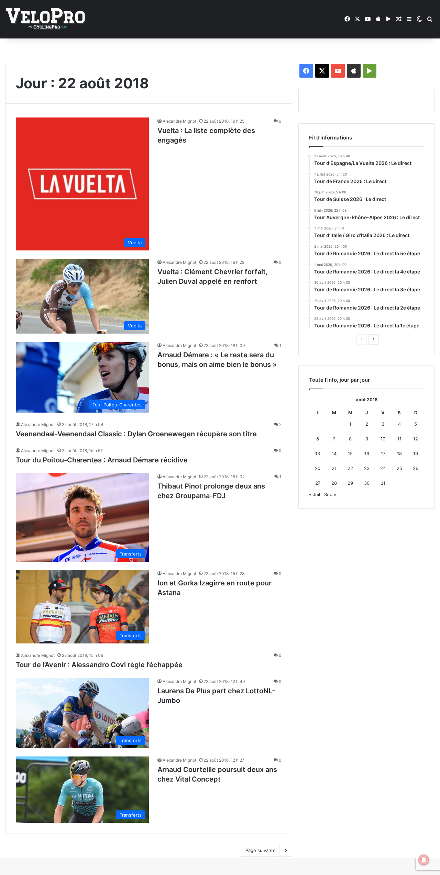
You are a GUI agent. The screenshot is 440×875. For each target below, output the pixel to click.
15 (350, 453)
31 (383, 483)
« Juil (314, 494)
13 (317, 453)
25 (399, 468)
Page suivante (260, 850)
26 (415, 468)
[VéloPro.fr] (45, 19)
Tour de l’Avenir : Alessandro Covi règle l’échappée (99, 665)
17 (383, 453)
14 (334, 453)
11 (399, 438)
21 (334, 468)
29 (350, 483)
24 (383, 468)
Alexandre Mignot (179, 121)
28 (334, 483)
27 (317, 483)
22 (350, 468)
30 (367, 483)
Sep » (330, 494)
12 (415, 438)
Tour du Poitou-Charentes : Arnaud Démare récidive (102, 460)
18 (399, 453)
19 (415, 453)
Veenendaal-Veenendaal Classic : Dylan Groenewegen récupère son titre (136, 434)
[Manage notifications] (423, 859)
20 (317, 468)
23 (367, 468)
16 (366, 453)
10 (383, 438)
